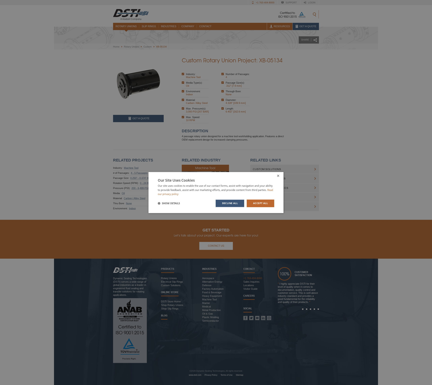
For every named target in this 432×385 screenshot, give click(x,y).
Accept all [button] (260, 203)
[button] (169, 203)
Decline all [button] (230, 203)
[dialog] (216, 192)
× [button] (278, 176)
